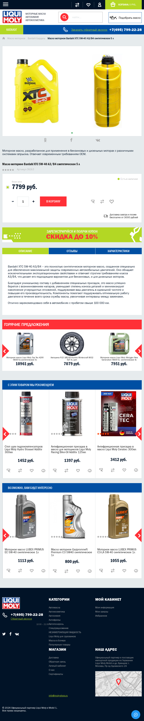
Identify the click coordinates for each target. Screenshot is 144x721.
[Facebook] (10, 634)
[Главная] (3, 38)
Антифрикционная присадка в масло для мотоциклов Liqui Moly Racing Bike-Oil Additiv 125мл (71, 449)
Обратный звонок (21, 618)
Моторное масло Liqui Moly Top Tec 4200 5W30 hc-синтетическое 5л (25, 358)
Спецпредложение (58, 628)
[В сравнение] (102, 201)
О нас (52, 670)
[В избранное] (111, 201)
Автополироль (56, 624)
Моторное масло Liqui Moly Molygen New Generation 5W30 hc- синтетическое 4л (119, 358)
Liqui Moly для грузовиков (62, 636)
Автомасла (54, 607)
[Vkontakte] (17, 634)
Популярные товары (59, 644)
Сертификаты (56, 674)
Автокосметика (57, 611)
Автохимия (54, 615)
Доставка (54, 657)
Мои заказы (101, 611)
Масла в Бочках (57, 640)
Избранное (101, 615)
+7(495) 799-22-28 (125, 30)
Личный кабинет (57, 665)
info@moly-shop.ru (58, 695)
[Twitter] (4, 634)
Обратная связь (57, 661)
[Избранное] (88, 4)
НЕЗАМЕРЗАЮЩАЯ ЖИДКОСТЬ (65, 632)
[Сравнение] (77, 4)
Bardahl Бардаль (36, 38)
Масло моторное (16, 38)
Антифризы (55, 619)
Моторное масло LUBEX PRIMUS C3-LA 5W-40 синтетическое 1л (116, 551)
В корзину (53, 201)
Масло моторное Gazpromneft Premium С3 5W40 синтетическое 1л (71, 552)
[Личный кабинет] (99, 4)
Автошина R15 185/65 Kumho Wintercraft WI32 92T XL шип (72, 358)
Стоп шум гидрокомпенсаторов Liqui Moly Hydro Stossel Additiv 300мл (24, 449)
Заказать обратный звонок (89, 29)
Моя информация (104, 607)
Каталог (11, 29)
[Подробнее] (43, 470)
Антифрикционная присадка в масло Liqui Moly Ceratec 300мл (116, 448)
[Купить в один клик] (93, 201)
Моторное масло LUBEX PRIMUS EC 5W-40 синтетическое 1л (24, 551)
